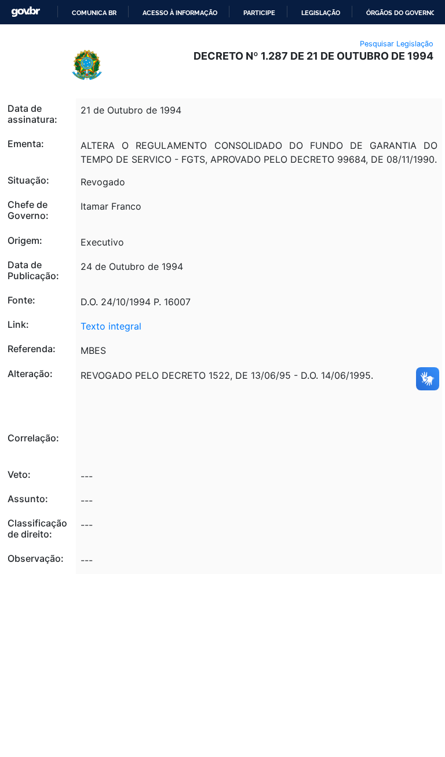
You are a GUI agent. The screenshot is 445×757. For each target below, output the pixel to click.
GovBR (25, 11)
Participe (259, 13)
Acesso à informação (180, 13)
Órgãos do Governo (401, 13)
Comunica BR (94, 13)
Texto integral (111, 326)
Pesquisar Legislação (396, 43)
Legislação (320, 13)
